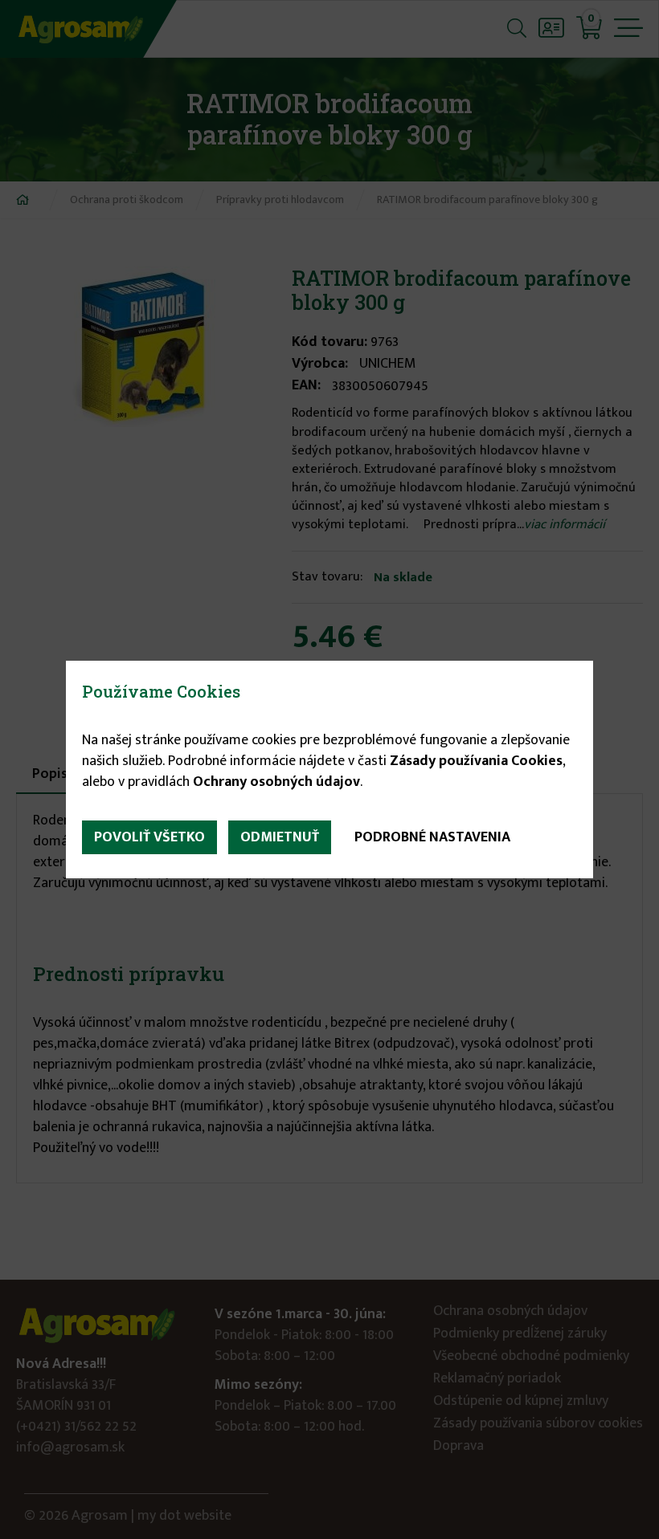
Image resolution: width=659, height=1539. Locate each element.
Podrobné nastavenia (432, 837)
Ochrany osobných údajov (276, 782)
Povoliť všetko (149, 837)
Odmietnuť (279, 837)
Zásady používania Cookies (476, 761)
